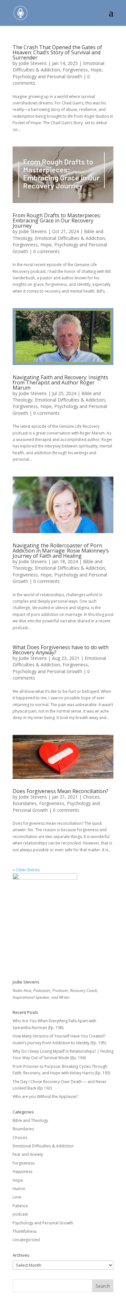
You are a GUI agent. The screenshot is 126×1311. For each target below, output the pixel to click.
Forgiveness (75, 70)
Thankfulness (25, 1231)
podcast (20, 1214)
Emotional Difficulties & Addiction (58, 66)
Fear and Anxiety (28, 1154)
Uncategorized (26, 1239)
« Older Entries (26, 870)
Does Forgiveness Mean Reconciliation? (60, 791)
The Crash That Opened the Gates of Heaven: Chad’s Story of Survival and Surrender (57, 52)
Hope (96, 70)
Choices (91, 797)
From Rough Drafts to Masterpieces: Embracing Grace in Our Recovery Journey (57, 220)
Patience (20, 1206)
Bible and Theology (30, 1120)
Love (17, 1197)
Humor (19, 1188)
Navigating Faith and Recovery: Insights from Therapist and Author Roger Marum (60, 382)
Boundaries (25, 803)
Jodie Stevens (33, 63)
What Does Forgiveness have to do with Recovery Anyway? (61, 650)
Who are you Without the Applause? (45, 1096)
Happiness (22, 1171)
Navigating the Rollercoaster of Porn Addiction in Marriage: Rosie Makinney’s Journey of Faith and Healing (61, 550)
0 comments (46, 251)
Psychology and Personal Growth (47, 76)
